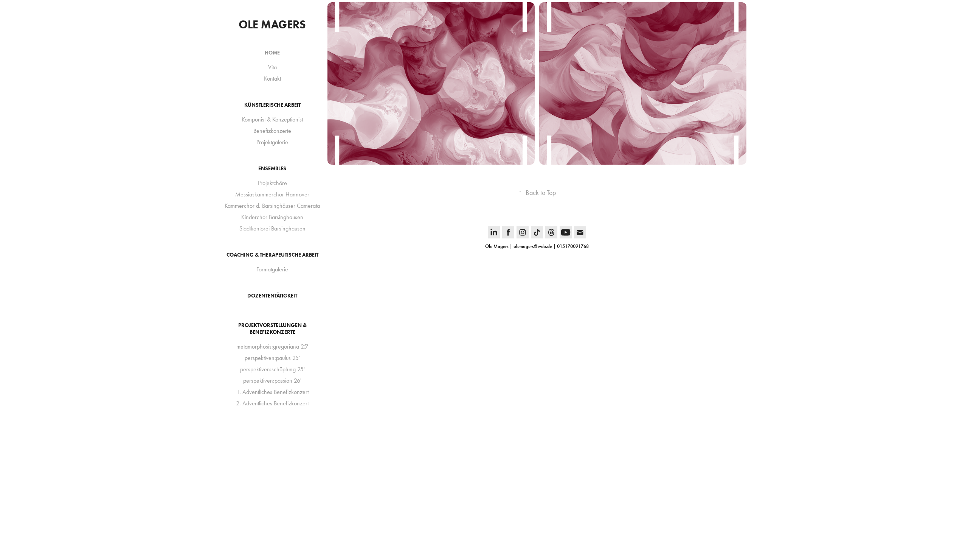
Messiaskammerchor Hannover (272, 194)
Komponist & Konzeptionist (272, 119)
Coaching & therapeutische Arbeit (272, 255)
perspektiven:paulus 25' (272, 357)
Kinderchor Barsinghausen (272, 217)
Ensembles (272, 168)
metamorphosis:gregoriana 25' (272, 346)
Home (272, 53)
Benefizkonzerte (272, 130)
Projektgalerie (272, 142)
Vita (272, 67)
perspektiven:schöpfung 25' (272, 369)
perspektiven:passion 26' (272, 380)
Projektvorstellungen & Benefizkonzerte (272, 328)
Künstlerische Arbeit (272, 105)
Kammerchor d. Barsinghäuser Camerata (272, 205)
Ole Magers (272, 24)
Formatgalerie (272, 269)
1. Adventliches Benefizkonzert (272, 392)
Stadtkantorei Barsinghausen (272, 228)
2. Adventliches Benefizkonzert (272, 403)
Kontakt (272, 78)
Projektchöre (272, 183)
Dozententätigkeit (272, 296)
